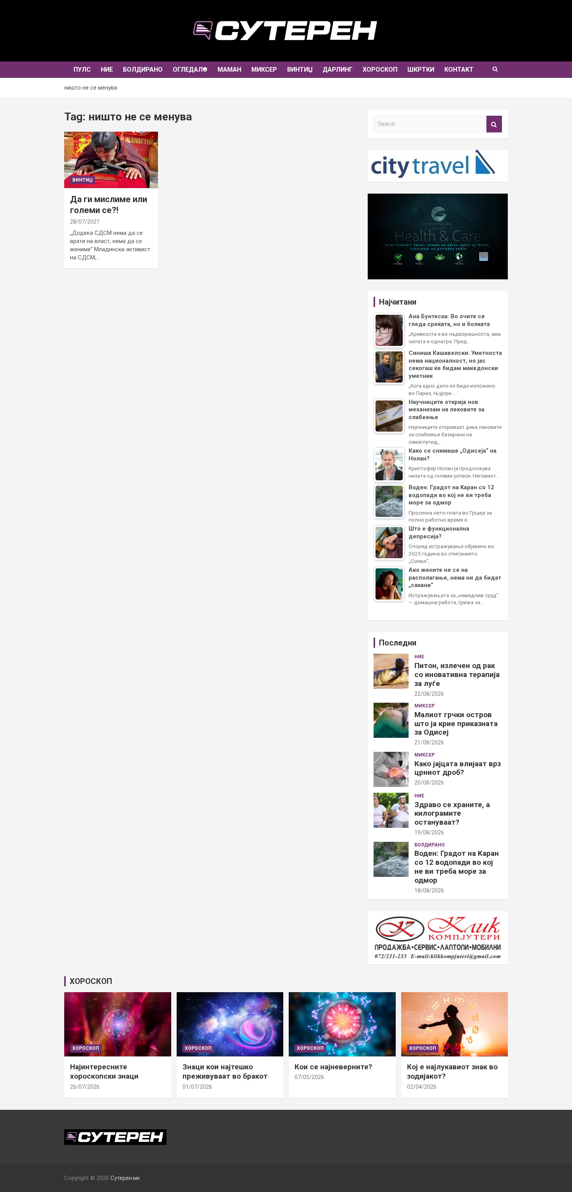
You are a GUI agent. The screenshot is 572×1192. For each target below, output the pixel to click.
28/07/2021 (85, 222)
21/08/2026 (429, 742)
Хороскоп (380, 69)
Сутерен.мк (125, 1177)
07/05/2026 (309, 1077)
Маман (229, 69)
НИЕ (107, 69)
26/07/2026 (85, 1087)
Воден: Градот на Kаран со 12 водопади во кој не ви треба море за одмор (456, 866)
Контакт (459, 69)
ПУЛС (82, 69)
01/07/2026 (197, 1087)
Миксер (264, 69)
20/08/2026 (429, 782)
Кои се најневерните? (333, 1066)
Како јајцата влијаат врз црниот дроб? (457, 768)
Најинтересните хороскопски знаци (104, 1071)
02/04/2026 (422, 1087)
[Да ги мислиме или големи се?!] (111, 160)
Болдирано (143, 69)
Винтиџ (299, 69)
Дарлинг (338, 69)
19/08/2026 (429, 832)
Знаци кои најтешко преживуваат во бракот (225, 1071)
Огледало (190, 69)
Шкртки (420, 69)
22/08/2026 (429, 694)
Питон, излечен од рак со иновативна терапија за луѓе (457, 674)
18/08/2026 (429, 890)
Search (494, 124)
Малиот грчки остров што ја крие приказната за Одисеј (456, 723)
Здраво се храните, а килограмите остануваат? (452, 813)
